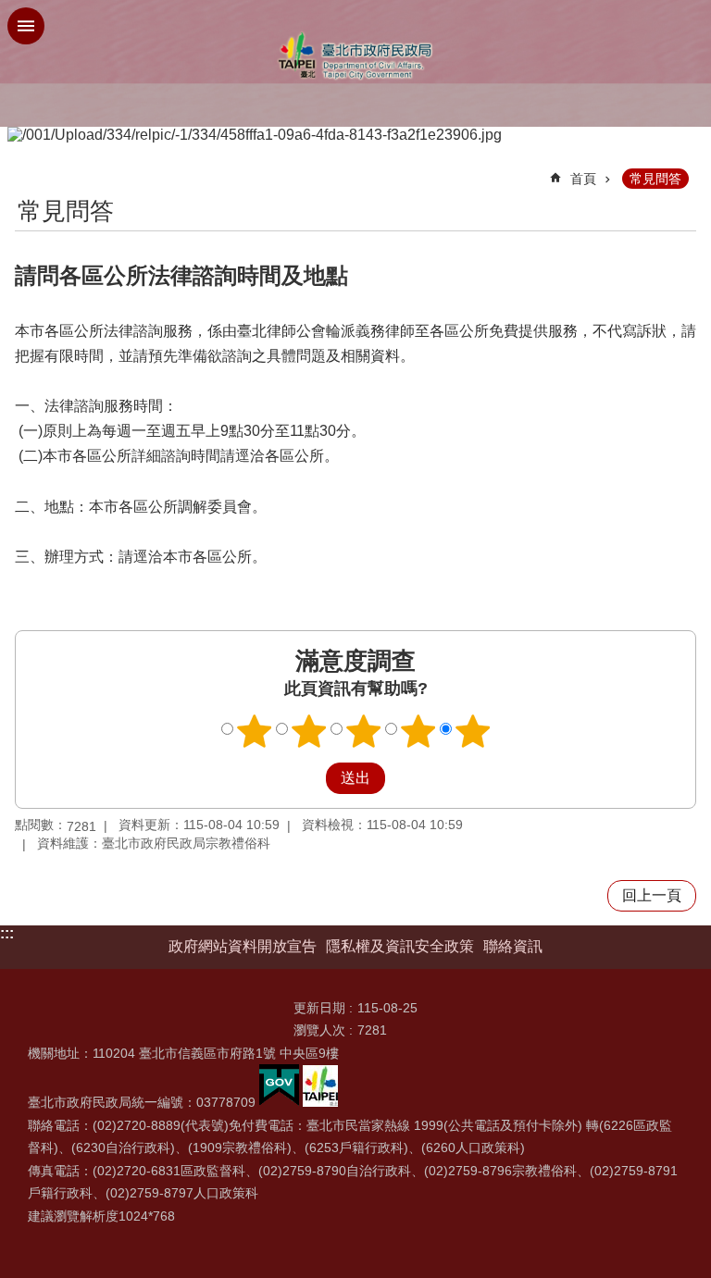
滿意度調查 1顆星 (254, 731)
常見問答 (655, 178)
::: (7, 933)
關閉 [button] (25, 25)
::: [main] (26, 171)
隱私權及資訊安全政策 (400, 946)
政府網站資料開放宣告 (242, 946)
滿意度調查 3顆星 (363, 731)
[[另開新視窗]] (279, 1102)
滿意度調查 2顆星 (309, 731)
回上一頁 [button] (651, 895)
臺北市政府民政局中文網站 (355, 56)
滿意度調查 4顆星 (418, 731)
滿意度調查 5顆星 (473, 731)
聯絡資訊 (513, 946)
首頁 (583, 178)
